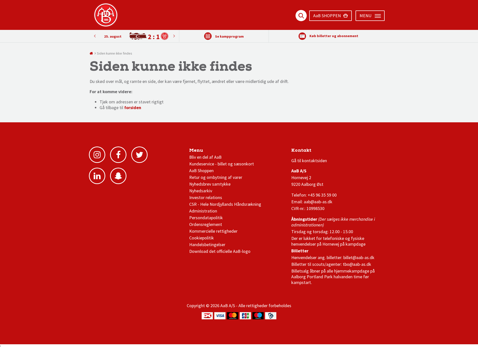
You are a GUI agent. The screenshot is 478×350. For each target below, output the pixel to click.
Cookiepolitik (201, 238)
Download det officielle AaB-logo (219, 251)
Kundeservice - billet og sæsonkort (221, 164)
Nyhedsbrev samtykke (210, 184)
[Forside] (91, 53)
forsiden (132, 107)
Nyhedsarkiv (200, 191)
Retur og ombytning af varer (215, 177)
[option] (134, 36)
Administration (203, 211)
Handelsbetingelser (207, 244)
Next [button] (94, 35)
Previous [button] (174, 35)
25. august (112, 36)
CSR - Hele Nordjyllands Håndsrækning (225, 204)
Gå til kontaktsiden (309, 160)
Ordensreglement (206, 224)
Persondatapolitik (206, 217)
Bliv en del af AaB (205, 157)
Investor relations (205, 197)
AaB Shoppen (201, 170)
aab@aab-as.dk (318, 202)
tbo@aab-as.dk (357, 264)
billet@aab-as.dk (358, 257)
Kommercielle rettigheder (213, 231)
